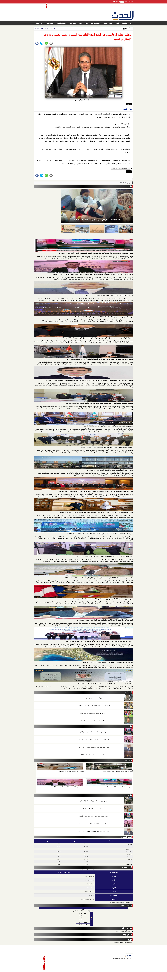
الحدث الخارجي (95, 23)
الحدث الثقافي (61, 23)
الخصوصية (92, 952)
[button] (64, 206)
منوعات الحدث (99, 948)
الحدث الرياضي (83, 23)
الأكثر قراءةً (128, 795)
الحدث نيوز (129, 952)
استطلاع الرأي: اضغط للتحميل (124, 931)
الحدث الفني (72, 23)
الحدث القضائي (49, 23)
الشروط (84, 952)
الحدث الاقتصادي (108, 23)
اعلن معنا (76, 952)
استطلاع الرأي (127, 928)
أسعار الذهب (127, 867)
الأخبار (117, 23)
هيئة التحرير (101, 952)
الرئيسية (124, 23)
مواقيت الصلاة (126, 905)
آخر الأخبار (128, 692)
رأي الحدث (38, 23)
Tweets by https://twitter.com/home (123, 942)
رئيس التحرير (112, 952)
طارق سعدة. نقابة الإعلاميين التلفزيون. (120, 168)
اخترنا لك (128, 760)
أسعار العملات (126, 837)
